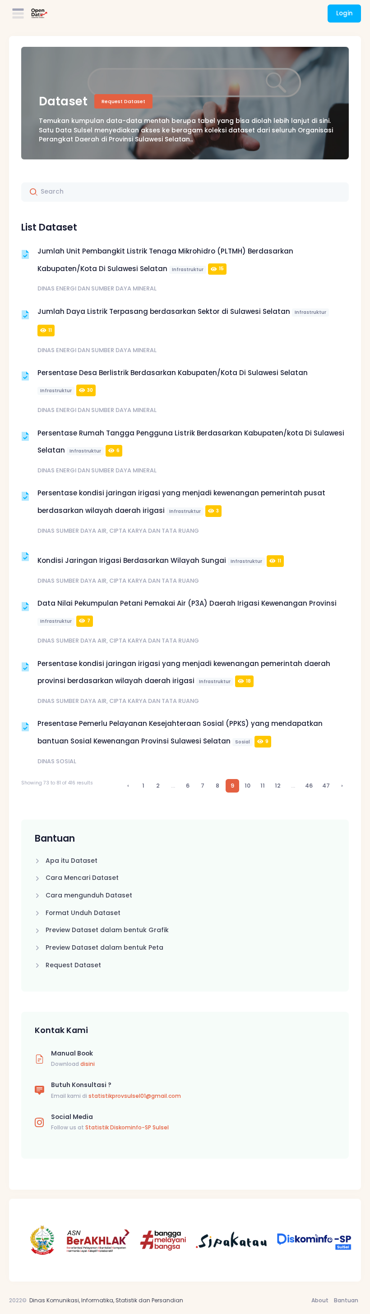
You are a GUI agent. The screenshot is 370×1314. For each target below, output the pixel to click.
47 (326, 785)
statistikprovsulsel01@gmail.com (134, 1096)
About (319, 1300)
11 (262, 785)
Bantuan (346, 1300)
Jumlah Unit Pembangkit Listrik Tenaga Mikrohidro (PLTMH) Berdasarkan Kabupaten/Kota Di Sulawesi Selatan (165, 259)
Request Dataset (123, 101)
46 (309, 785)
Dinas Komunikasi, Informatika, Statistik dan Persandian (106, 1300)
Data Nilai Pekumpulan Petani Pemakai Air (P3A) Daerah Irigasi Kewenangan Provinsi (187, 611)
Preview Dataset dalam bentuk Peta (104, 947)
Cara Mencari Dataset (82, 878)
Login (344, 13)
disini (87, 1064)
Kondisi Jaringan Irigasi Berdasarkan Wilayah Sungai (159, 560)
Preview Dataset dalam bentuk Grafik (107, 930)
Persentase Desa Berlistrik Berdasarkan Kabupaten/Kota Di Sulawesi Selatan (172, 381)
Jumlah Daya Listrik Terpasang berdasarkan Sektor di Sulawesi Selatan (181, 320)
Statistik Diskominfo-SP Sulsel (127, 1127)
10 (247, 785)
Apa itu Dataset (71, 860)
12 (278, 785)
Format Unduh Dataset (83, 913)
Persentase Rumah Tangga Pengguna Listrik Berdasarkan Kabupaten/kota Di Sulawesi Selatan (190, 441)
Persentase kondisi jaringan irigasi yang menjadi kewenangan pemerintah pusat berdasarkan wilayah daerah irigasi (181, 501)
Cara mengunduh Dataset (89, 895)
